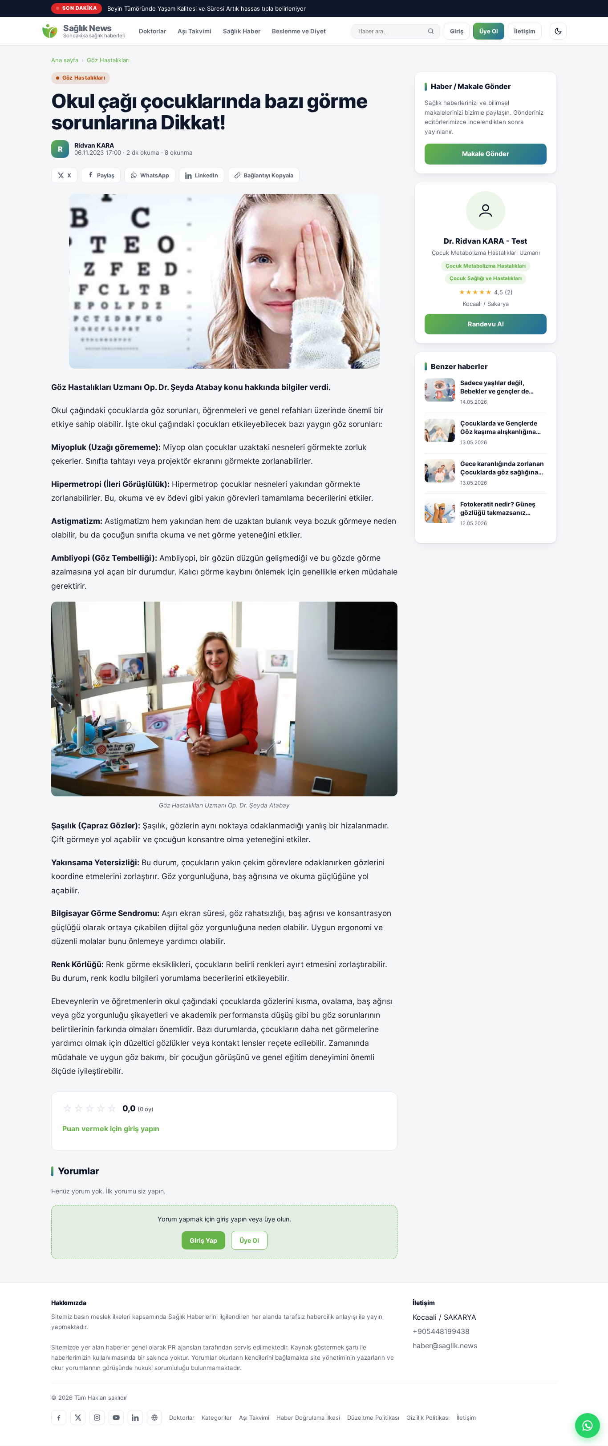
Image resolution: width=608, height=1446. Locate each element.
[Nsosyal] (154, 1417)
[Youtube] (116, 1417)
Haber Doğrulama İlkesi (308, 1417)
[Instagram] (97, 1417)
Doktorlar (152, 31)
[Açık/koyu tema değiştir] (558, 31)
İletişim (524, 31)
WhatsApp (154, 175)
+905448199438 (441, 1331)
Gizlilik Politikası (428, 1417)
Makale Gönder (485, 154)
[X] (77, 1417)
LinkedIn (206, 175)
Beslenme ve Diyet (299, 31)
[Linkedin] (135, 1417)
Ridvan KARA (94, 145)
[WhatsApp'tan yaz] (587, 1425)
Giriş (456, 31)
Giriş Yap (203, 1240)
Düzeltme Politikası (373, 1417)
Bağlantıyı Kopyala (268, 175)
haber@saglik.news (445, 1345)
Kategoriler (217, 1417)
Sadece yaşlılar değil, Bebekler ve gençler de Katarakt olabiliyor (494, 387)
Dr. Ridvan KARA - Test (485, 241)
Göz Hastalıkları (108, 60)
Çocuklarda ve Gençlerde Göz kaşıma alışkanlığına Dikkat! (498, 427)
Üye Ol (488, 31)
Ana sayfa (64, 60)
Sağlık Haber (241, 31)
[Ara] (430, 31)
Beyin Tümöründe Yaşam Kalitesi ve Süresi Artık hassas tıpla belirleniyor (206, 8)
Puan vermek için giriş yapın (110, 1128)
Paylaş (105, 175)
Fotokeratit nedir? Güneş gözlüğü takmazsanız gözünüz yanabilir (497, 508)
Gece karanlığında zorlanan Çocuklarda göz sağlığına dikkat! (502, 468)
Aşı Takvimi (194, 31)
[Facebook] (58, 1417)
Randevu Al (486, 324)
